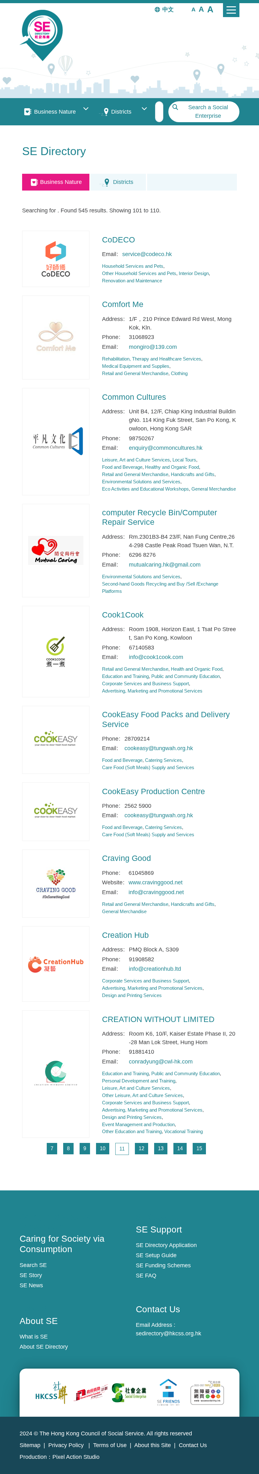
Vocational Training (183, 1131)
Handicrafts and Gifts (192, 474)
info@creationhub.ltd (155, 969)
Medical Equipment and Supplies (135, 366)
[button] (193, 9)
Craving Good (126, 858)
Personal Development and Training (138, 1080)
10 (104, 1148)
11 (124, 1148)
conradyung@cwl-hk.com (161, 1061)
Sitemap (30, 1445)
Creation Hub (125, 935)
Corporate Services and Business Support (145, 683)
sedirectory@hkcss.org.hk (168, 1333)
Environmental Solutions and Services (141, 481)
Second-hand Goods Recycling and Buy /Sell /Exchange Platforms (160, 587)
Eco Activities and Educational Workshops (145, 489)
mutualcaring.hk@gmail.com (165, 564)
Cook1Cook (123, 614)
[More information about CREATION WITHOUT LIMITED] (55, 1074)
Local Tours (184, 459)
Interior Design (194, 273)
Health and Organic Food (196, 669)
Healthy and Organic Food (172, 467)
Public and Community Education (185, 676)
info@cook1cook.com (156, 657)
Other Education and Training (132, 1131)
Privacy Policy (66, 1445)
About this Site (152, 1445)
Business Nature (55, 112)
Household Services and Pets (132, 266)
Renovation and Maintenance (132, 280)
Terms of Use (110, 1445)
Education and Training (125, 676)
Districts (121, 112)
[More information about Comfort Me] (55, 337)
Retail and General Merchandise (135, 373)
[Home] (44, 35)
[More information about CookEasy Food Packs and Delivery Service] (55, 740)
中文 (168, 9)
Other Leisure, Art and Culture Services (142, 1095)
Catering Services (163, 760)
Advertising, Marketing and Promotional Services (152, 690)
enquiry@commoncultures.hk (165, 448)
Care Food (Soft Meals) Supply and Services (148, 767)
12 (143, 1148)
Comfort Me (122, 304)
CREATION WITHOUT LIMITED (158, 1019)
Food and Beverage (122, 467)
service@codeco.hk (147, 254)
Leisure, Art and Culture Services (136, 459)
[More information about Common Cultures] (55, 441)
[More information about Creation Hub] (55, 963)
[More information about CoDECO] (55, 259)
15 (201, 1148)
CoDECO (118, 239)
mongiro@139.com (153, 347)
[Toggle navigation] (231, 10)
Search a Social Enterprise (208, 111)
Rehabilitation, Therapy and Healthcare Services (151, 358)
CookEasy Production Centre (153, 791)
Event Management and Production (138, 1124)
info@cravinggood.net (156, 892)
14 (182, 1148)
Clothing (179, 373)
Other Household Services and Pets (139, 273)
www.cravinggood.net (156, 882)
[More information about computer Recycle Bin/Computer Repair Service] (55, 551)
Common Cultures (134, 396)
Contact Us (193, 1445)
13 (162, 1148)
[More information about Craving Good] (55, 884)
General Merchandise (213, 489)
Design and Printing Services (132, 995)
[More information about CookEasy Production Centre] (55, 811)
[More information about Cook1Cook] (55, 651)
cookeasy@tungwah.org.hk (158, 748)
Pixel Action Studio (75, 1457)
